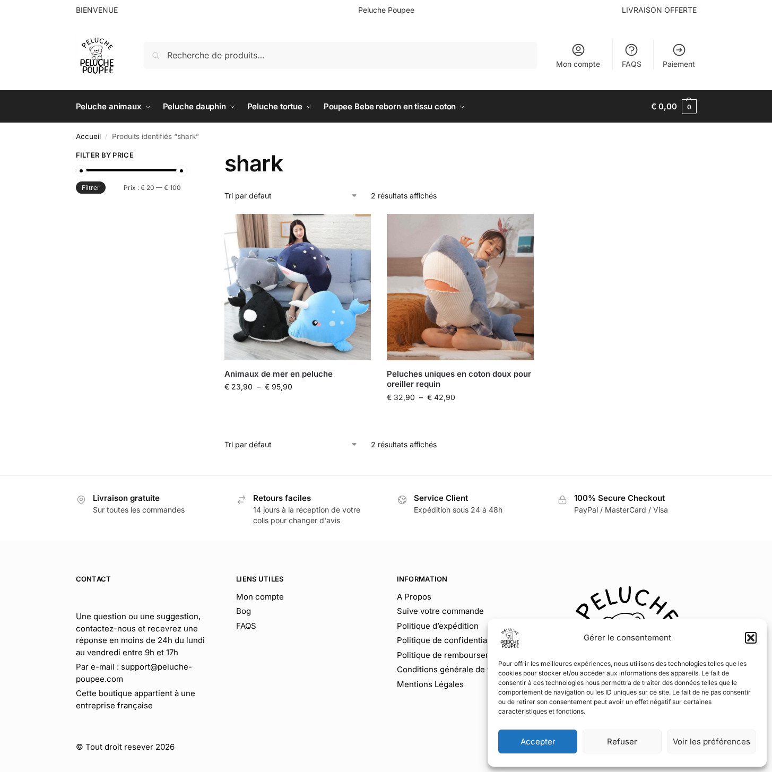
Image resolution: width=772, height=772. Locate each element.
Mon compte (578, 63)
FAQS (631, 63)
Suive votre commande (440, 611)
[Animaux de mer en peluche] (297, 287)
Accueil (88, 136)
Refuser (622, 741)
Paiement (679, 63)
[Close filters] (184, 156)
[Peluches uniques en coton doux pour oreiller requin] (460, 287)
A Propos (414, 597)
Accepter (538, 741)
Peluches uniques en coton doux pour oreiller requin (459, 379)
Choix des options (297, 408)
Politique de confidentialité (448, 640)
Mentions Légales (430, 684)
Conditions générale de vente (452, 669)
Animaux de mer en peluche (278, 374)
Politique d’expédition (438, 626)
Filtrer (91, 188)
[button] (750, 637)
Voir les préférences (711, 741)
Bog (243, 611)
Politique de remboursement (451, 655)
